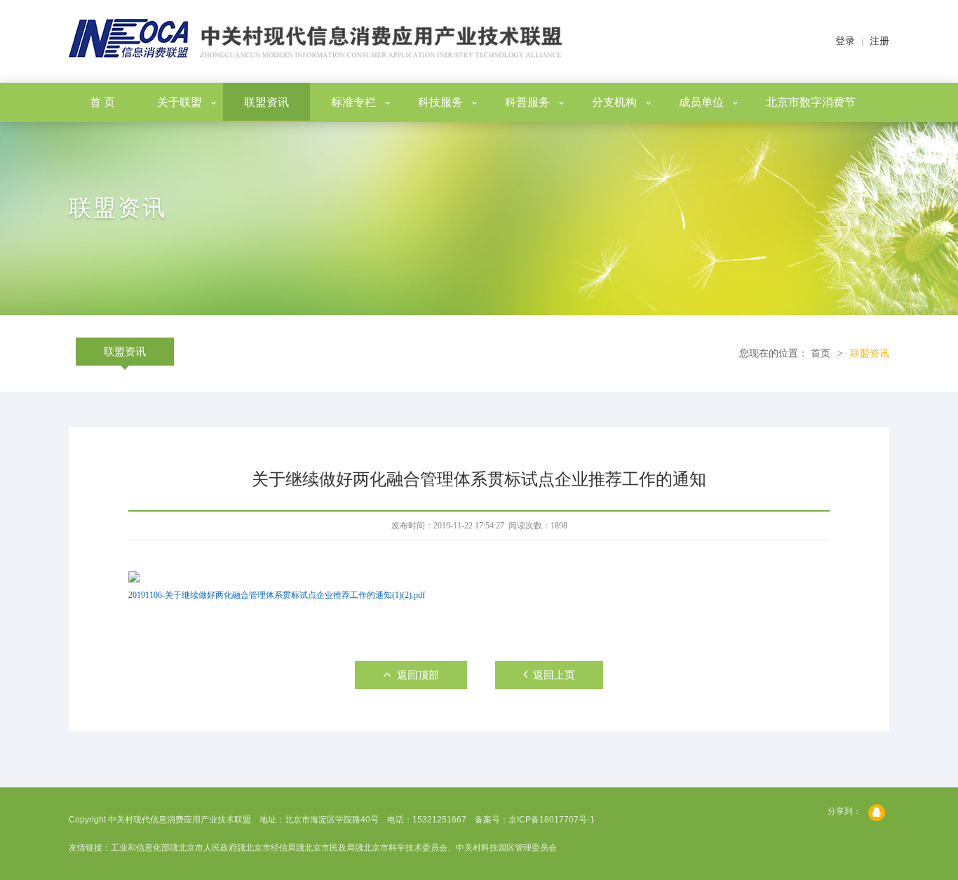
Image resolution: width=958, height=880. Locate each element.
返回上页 (554, 675)
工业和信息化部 (140, 848)
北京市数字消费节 (811, 102)
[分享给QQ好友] (878, 812)
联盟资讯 (266, 102)
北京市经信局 (270, 848)
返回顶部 (418, 675)
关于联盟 (179, 102)
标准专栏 (353, 102)
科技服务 (440, 102)
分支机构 (614, 102)
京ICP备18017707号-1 (551, 820)
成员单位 (701, 102)
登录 (845, 41)
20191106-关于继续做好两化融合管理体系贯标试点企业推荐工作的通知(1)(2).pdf (276, 595)
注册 (879, 41)
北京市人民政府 (207, 848)
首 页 (102, 102)
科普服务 (527, 102)
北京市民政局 (329, 848)
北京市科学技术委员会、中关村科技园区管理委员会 (460, 848)
